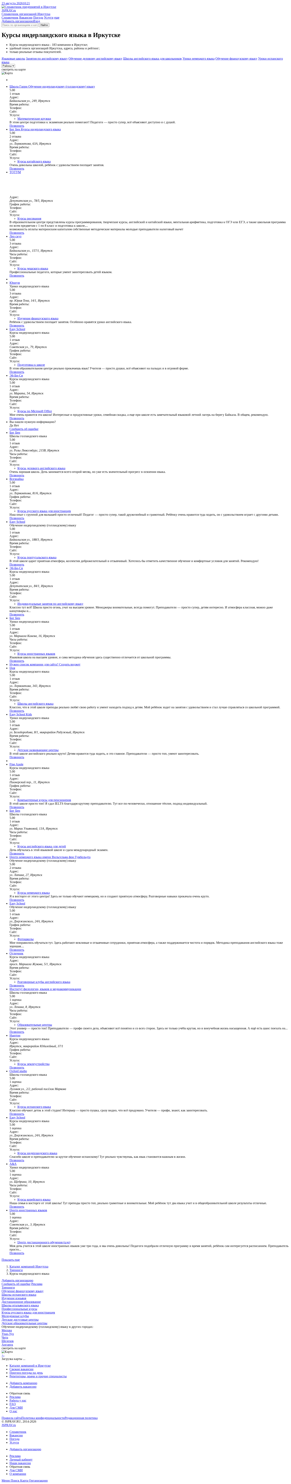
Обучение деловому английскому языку (95, 58)
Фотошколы (25, 939)
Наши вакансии (20, 1463)
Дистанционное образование (21, 1301)
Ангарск (7, 1344)
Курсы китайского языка (34, 161)
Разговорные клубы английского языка (43, 982)
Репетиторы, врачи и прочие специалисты (38, 1376)
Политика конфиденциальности (43, 1418)
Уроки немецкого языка (199, 58)
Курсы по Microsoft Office (34, 411)
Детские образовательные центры (24, 1323)
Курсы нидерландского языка (37, 1153)
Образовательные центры (34, 1024)
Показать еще (11, 1259)
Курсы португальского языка (36, 557)
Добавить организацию (17, 21)
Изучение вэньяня (14, 1298)
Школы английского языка (35, 703)
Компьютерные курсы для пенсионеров (44, 800)
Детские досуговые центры (20, 1319)
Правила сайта (11, 1418)
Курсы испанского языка (34, 1106)
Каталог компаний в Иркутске (30, 1365)
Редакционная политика (81, 1418)
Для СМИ (16, 1407)
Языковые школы (13, 58)
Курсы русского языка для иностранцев (44, 511)
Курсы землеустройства (33, 1064)
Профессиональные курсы (19, 1309)
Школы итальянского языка (20, 1305)
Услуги (48, 17)
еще (56, 17)
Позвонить (17, 125)
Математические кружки (34, 118)
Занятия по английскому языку (47, 58)
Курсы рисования (29, 218)
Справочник (10, 17)
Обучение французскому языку (236, 58)
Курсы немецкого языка (33, 892)
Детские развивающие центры (38, 750)
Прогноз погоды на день (26, 1372)
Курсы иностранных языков (36, 653)
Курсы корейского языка (33, 1199)
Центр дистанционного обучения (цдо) (43, 1242)
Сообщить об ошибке (16, 1284)
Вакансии (25, 17)
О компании (18, 1473)
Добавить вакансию (23, 1386)
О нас (13, 1411)
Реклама (36, 1284)
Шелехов (8, 1341)
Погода (38, 17)
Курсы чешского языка (32, 268)
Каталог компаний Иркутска (29, 1266)
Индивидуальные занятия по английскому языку (50, 603)
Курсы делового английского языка (41, 468)
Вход (36, 21)
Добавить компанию (23, 1383)
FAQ (13, 1404)
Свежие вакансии (21, 1369)
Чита (5, 1337)
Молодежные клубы (15, 1316)
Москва (7, 1330)
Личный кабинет (21, 1459)
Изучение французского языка (37, 318)
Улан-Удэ (8, 1334)
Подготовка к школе (31, 364)
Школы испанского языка (19, 1294)
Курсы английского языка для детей (41, 846)
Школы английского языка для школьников (152, 58)
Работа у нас (18, 1400)
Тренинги (16, 1270)
